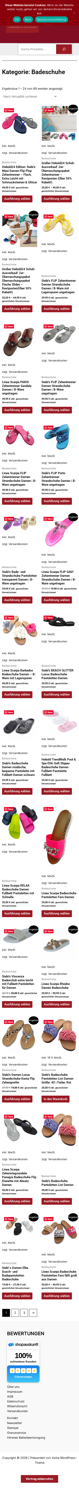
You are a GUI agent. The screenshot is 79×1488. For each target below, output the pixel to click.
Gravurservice (16, 1433)
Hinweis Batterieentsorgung (26, 1437)
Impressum (14, 1391)
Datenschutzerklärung (51, 19)
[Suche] (64, 49)
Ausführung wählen (17, 199)
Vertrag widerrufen (39, 1479)
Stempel (12, 1428)
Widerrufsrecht (17, 1406)
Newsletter (14, 1423)
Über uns (13, 1387)
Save (10, 110)
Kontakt (12, 1418)
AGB (10, 1396)
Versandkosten (18, 152)
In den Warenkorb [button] (55, 1099)
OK (17, 19)
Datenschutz (16, 1401)
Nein (28, 19)
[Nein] (74, 13)
